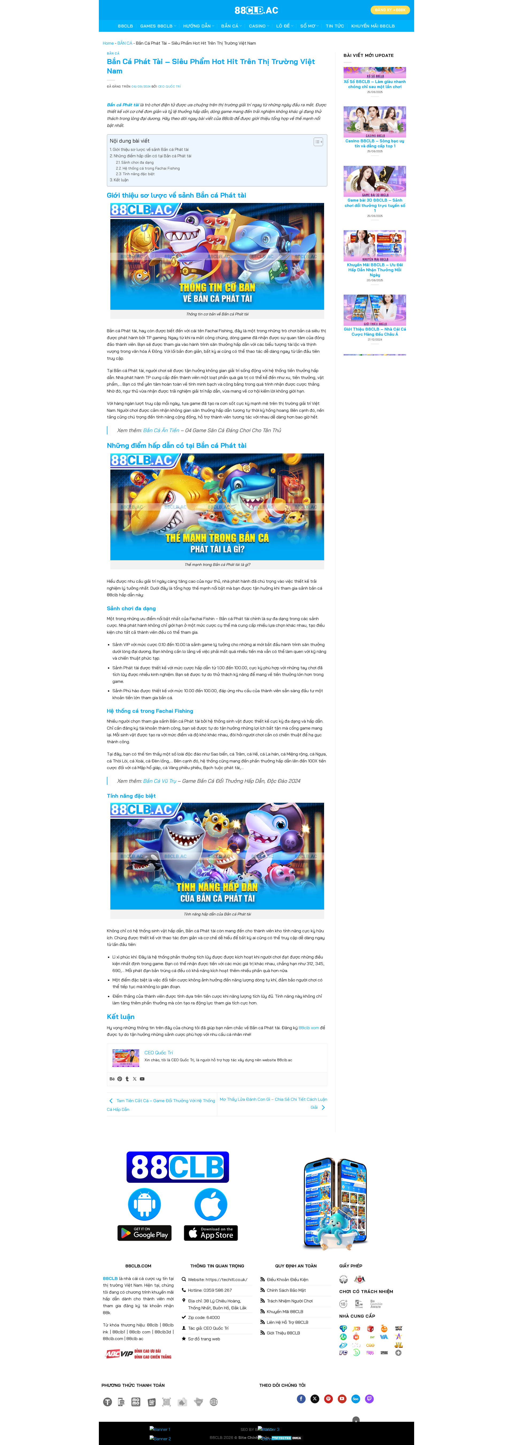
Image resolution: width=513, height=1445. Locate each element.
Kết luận (121, 179)
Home (108, 43)
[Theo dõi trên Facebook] (301, 1399)
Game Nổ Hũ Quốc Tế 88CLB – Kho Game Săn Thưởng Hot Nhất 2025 (375, 341)
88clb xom (309, 1027)
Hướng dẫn (197, 26)
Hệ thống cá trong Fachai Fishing (151, 168)
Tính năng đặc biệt (139, 173)
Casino (257, 26)
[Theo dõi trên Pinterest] (328, 1399)
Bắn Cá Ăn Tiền (161, 430)
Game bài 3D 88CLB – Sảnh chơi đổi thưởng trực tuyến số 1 (375, 153)
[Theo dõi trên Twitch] (369, 1399)
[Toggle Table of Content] (316, 141)
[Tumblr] (127, 1079)
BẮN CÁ (125, 43)
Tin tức (335, 26)
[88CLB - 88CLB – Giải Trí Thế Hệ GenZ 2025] (256, 10)
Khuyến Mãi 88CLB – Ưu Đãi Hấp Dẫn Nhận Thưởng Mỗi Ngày (375, 217)
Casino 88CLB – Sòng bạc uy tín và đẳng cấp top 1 (374, 91)
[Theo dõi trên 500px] (355, 1399)
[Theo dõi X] (314, 1399)
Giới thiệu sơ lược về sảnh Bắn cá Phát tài (151, 149)
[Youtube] (142, 1079)
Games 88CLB (156, 26)
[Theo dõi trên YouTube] (342, 1399)
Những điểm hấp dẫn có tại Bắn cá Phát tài (152, 155)
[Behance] (112, 1079)
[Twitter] (134, 1079)
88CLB (125, 26)
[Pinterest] (119, 1079)
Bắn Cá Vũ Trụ (159, 781)
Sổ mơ (307, 26)
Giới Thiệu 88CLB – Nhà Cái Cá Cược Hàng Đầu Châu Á (375, 279)
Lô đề (283, 26)
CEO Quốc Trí (169, 86)
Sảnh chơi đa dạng (137, 162)
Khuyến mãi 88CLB (373, 26)
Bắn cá (229, 26)
